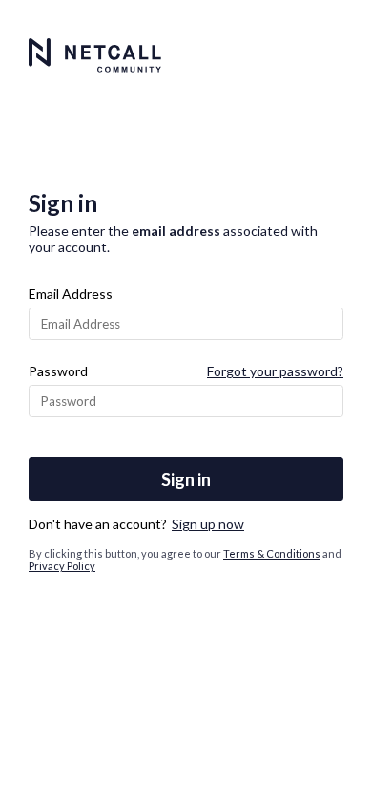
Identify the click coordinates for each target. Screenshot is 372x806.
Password (58, 371)
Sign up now (208, 524)
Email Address (71, 294)
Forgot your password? (275, 371)
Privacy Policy (62, 566)
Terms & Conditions (271, 553)
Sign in (186, 479)
